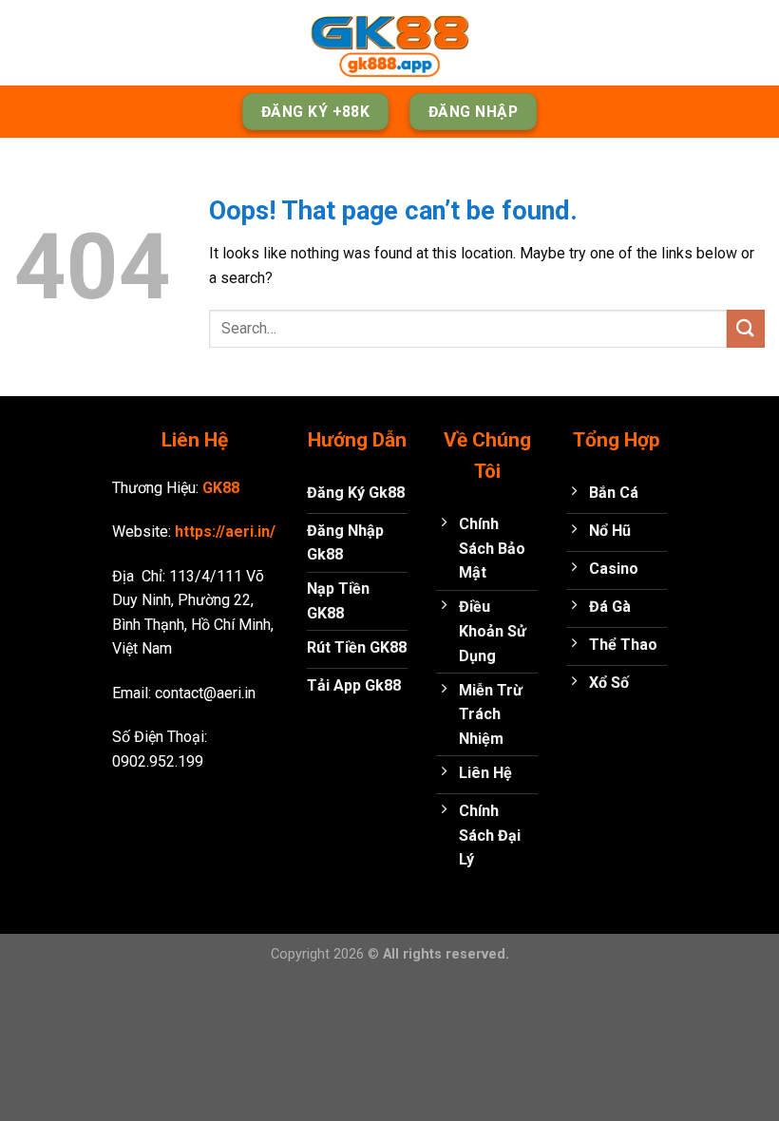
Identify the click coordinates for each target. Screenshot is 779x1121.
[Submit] (746, 328)
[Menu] (25, 42)
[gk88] (389, 43)
